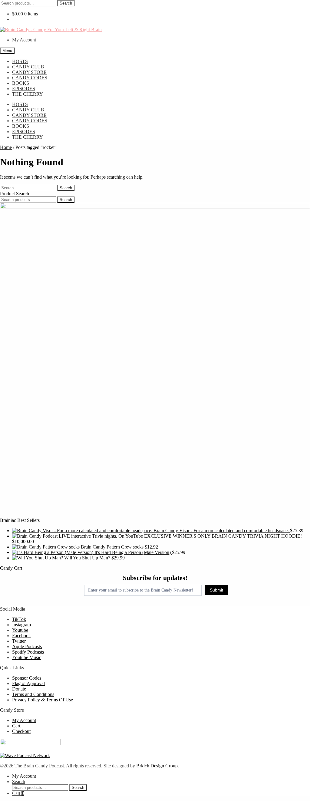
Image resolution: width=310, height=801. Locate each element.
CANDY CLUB (28, 66)
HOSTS (20, 61)
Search (66, 3)
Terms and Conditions (33, 694)
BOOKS (20, 83)
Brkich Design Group (157, 765)
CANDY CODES (29, 77)
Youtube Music (26, 657)
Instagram (21, 624)
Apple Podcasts (27, 646)
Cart (16, 725)
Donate (19, 688)
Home (6, 147)
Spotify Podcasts (28, 651)
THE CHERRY (27, 94)
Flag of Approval (28, 683)
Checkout (21, 731)
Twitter (19, 641)
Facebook (21, 635)
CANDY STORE (29, 72)
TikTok (19, 619)
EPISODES (23, 88)
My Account (24, 39)
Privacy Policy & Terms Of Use (42, 699)
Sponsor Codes (26, 678)
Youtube (20, 630)
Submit (216, 590)
